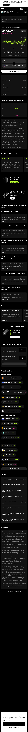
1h (11, 52)
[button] (17, 8)
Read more (5, 21)
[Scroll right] (23, 12)
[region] (14, 722)
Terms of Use (18, 567)
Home (2, 591)
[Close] (25, 714)
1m (4, 52)
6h (15, 52)
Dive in (4, 320)
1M (23, 52)
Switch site (6, 4)
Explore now (14, 182)
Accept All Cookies (14, 724)
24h (19, 52)
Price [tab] (18, 12)
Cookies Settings (14, 727)
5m (8, 52)
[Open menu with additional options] (26, 8)
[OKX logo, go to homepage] (4, 8)
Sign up (21, 8)
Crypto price (9, 591)
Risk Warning (5, 569)
